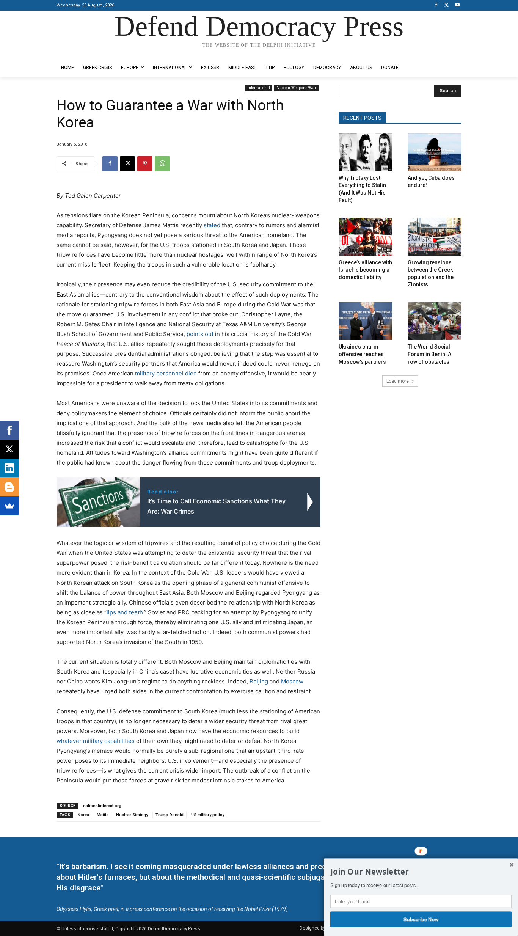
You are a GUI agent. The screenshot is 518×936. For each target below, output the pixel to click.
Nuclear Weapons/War (296, 88)
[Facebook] (436, 5)
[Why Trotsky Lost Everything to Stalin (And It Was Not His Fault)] (365, 152)
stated (211, 225)
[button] (421, 872)
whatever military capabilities (96, 740)
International (259, 88)
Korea (83, 814)
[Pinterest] (144, 163)
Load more (397, 381)
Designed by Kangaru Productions (86, 52)
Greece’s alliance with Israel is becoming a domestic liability (365, 269)
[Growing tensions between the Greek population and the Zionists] (434, 236)
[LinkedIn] (9, 468)
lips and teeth (125, 612)
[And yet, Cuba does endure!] (434, 152)
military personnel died (166, 373)
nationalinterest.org (102, 805)
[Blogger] (9, 486)
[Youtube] (457, 5)
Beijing (258, 681)
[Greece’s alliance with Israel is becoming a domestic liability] (365, 236)
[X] (446, 5)
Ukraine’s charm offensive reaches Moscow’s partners (362, 354)
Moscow (291, 681)
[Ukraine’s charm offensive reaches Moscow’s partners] (365, 321)
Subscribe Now (421, 919)
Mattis (102, 814)
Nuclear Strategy (132, 814)
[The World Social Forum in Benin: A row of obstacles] (434, 321)
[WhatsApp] (162, 163)
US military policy (207, 814)
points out (199, 334)
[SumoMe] (9, 505)
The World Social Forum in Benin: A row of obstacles (429, 354)
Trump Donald (169, 814)
